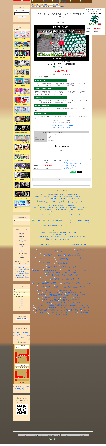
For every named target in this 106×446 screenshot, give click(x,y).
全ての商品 (16, 29)
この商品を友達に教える (70, 165)
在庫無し (61, 179)
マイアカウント (18, 220)
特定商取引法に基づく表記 (53, 435)
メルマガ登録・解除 (18, 296)
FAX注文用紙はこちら (22, 318)
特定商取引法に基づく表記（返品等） (73, 163)
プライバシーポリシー (67, 435)
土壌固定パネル (54, 4)
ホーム (33, 4)
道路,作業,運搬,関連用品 (42, 4)
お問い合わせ (19, 294)
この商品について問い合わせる (71, 167)
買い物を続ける (68, 168)
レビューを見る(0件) (69, 160)
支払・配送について (20, 292)
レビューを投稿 (68, 162)
